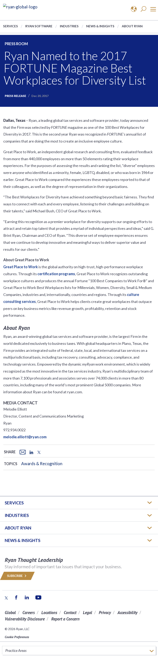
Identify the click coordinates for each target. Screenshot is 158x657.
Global (10, 612)
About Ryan (132, 26)
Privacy (105, 612)
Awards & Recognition (41, 463)
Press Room (16, 43)
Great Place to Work (20, 267)
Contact (70, 612)
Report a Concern (65, 619)
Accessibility (127, 612)
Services (10, 26)
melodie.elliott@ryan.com (24, 437)
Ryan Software (38, 26)
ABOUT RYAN (18, 527)
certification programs (56, 274)
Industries (69, 26)
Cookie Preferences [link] (17, 637)
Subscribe (15, 576)
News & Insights (100, 26)
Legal (87, 612)
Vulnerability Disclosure (25, 619)
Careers (28, 612)
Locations (49, 612)
